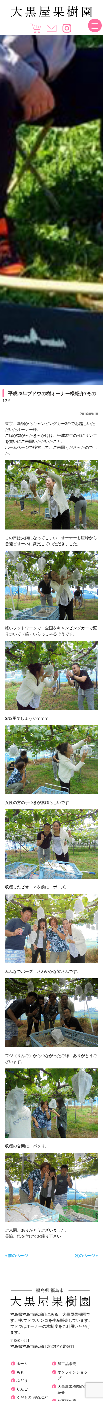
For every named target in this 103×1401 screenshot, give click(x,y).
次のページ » (86, 1255)
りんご (22, 1389)
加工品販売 (67, 1364)
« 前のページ (16, 1255)
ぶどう (22, 1381)
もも (20, 1372)
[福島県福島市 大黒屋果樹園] (51, 15)
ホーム (22, 1364)
